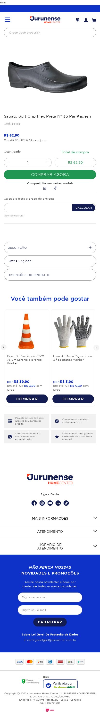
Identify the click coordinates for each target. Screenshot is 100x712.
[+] (46, 162)
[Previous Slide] (4, 347)
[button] (7, 20)
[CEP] (50, 203)
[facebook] (55, 188)
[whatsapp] (44, 188)
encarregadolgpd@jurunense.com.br (50, 640)
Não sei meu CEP (14, 215)
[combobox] (50, 32)
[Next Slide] (96, 347)
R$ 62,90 (75, 162)
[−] (8, 162)
